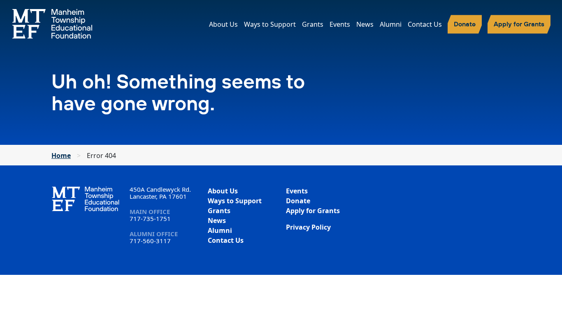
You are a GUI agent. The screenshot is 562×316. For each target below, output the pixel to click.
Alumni (391, 24)
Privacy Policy (308, 227)
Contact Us (425, 24)
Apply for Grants (519, 24)
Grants (312, 24)
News (365, 24)
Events (340, 24)
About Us (223, 24)
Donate (465, 24)
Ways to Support (270, 24)
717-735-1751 (150, 218)
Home (61, 155)
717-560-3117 (150, 241)
